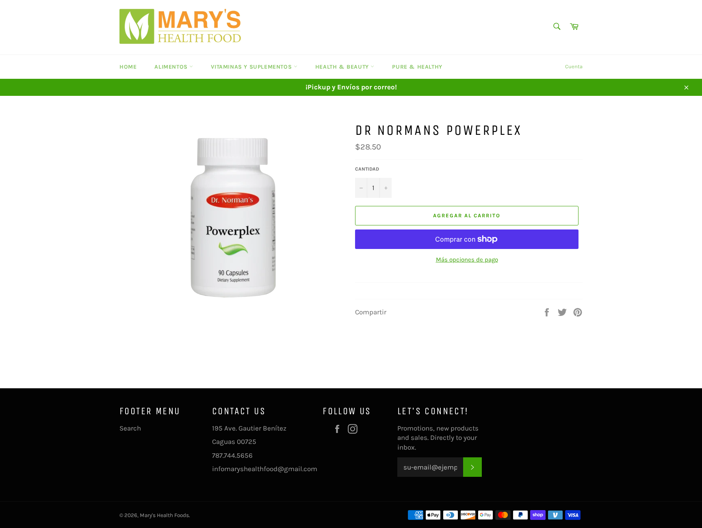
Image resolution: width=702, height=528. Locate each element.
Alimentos (171, 66)
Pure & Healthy (417, 66)
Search (130, 428)
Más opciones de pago (467, 259)
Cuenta (574, 66)
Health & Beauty (343, 66)
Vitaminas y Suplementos (252, 66)
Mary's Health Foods (164, 515)
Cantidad (367, 169)
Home (127, 66)
